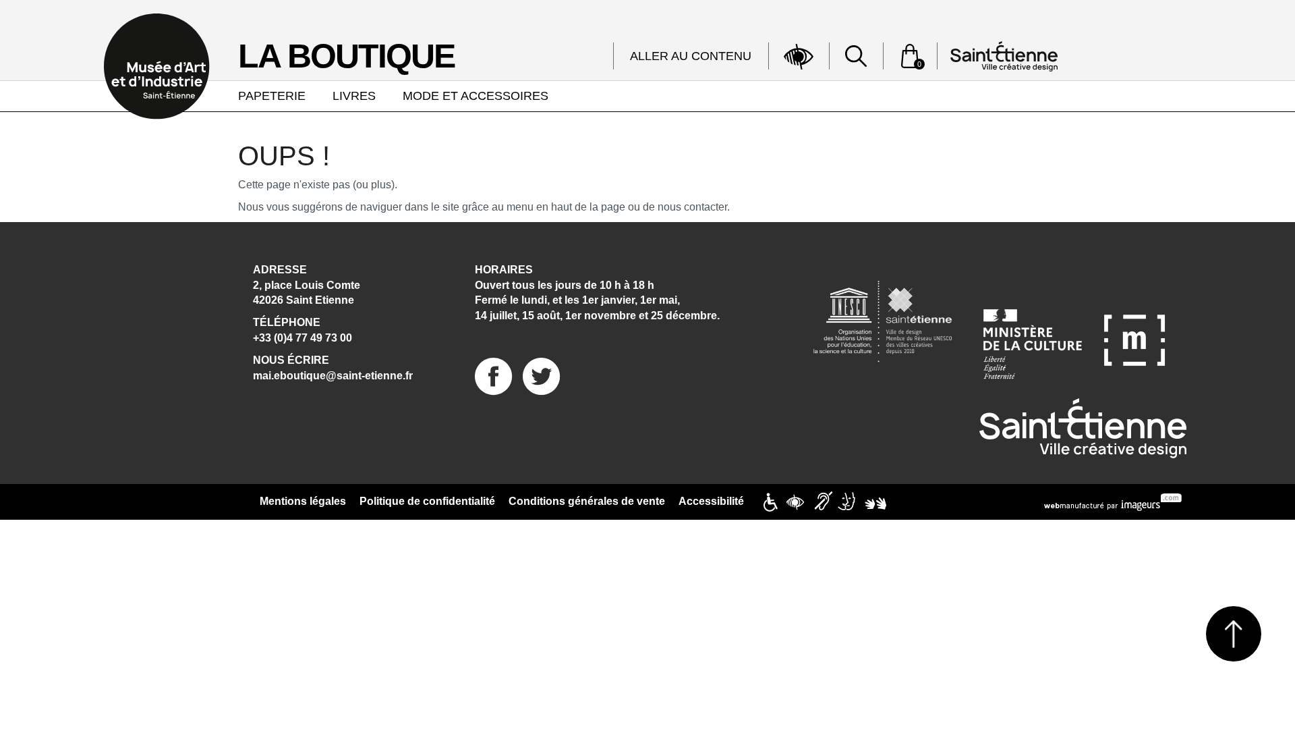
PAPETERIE (272, 96)
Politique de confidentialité (427, 501)
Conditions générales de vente (587, 501)
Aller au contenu (690, 56)
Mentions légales (303, 501)
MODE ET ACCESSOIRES (475, 96)
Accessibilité (711, 501)
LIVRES (354, 96)
